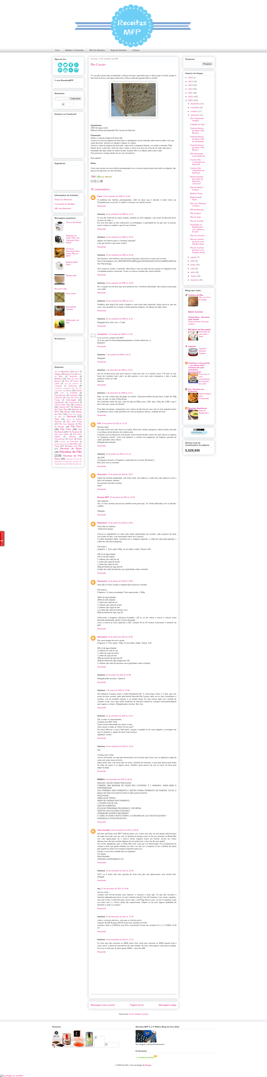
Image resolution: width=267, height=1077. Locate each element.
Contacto (135, 50)
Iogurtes (192, 346)
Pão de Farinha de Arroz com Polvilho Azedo (197, 250)
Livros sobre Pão (62, 405)
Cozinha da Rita (195, 295)
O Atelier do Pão (197, 124)
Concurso (72, 386)
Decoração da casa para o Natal (204, 334)
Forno (76, 398)
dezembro (195, 104)
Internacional (73, 402)
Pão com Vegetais (66, 424)
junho (193, 265)
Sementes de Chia (72, 459)
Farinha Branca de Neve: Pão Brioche (197, 130)
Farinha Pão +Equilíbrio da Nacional (197, 170)
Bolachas (73, 376)
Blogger (148, 1065)
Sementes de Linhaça (62, 461)
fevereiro (195, 280)
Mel (80, 414)
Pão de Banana (197, 209)
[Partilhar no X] (98, 181)
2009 (190, 100)
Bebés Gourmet (195, 312)
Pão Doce (76, 426)
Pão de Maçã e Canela (196, 188)
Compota (58, 386)
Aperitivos (65, 371)
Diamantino (102, 474)
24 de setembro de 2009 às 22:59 (119, 255)
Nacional (71, 416)
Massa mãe (71, 275)
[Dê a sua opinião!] (95, 181)
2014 (190, 81)
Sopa (64, 464)
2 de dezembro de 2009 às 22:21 (119, 393)
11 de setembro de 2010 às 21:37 (119, 716)
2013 (190, 85)
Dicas (68, 390)
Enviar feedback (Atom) (138, 1014)
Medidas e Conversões (74, 50)
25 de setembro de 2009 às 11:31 (119, 319)
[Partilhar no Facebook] (101, 181)
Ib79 (99, 423)
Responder (101, 206)
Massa (67, 412)
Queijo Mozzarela (60, 444)
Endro (62, 393)
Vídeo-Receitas (73, 464)
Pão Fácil (65, 429)
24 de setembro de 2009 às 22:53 (119, 237)
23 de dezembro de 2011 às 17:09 (119, 917)
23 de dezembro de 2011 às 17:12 (119, 940)
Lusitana (78, 405)
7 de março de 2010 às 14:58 (118, 690)
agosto (194, 257)
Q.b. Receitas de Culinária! (196, 390)
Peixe (71, 439)
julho (193, 261)
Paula (99, 196)
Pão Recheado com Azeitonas (197, 155)
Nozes (68, 419)
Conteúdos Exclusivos (63, 388)
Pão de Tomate (196, 221)
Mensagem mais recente (103, 1005)
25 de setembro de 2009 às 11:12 (119, 301)
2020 (190, 77)
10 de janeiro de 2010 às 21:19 (114, 423)
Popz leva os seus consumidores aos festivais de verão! (204, 379)
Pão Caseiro (195, 213)
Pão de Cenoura (197, 235)
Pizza (79, 439)
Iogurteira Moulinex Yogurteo (202, 350)
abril (193, 272)
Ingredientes (59, 402)
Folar (68, 398)
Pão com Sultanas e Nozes (198, 204)
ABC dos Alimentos (97, 50)
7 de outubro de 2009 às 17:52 (120, 334)
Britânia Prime (196, 193)
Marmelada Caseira (71, 308)
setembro (195, 115)
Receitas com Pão (73, 446)
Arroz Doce (71, 293)
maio (193, 268)
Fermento (58, 398)
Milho (60, 417)
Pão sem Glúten (62, 434)
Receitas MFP (103, 497)
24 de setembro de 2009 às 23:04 (119, 283)
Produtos (63, 441)
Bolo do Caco (73, 379)
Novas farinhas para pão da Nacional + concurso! (196, 180)
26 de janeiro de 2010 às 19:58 (118, 675)
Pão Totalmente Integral (197, 119)
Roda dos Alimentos (119, 50)
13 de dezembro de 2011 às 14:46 (114, 889)
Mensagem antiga (167, 1005)
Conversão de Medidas (65, 204)
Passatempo (60, 439)
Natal (57, 419)
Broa (67, 381)
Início (57, 50)
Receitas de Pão (70, 452)
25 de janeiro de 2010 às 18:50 (120, 523)
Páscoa (72, 436)
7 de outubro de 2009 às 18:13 (118, 355)
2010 (190, 96)
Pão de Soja (195, 217)
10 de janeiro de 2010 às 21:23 (118, 454)
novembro (195, 107)
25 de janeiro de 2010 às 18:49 (122, 497)
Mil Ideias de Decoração (199, 329)
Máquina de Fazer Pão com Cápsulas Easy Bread (73, 239)
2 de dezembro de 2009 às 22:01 (119, 370)
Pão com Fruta (74, 421)
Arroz (77, 372)
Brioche (58, 381)
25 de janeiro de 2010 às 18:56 (120, 581)
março (194, 276)
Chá (66, 383)
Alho (56, 371)
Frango (57, 400)
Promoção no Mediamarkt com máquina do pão (197, 228)
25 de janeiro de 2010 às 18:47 (120, 474)
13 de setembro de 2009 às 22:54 (116, 196)
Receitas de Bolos (71, 448)
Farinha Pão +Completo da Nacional (197, 162)
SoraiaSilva (102, 334)
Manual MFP (64, 407)
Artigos (58, 374)
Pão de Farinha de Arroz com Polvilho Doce (197, 241)
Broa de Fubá (61, 289)
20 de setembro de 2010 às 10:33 (119, 746)
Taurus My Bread (73, 222)
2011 (190, 93)
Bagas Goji (69, 374)
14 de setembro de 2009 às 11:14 (119, 214)
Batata (79, 374)
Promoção (74, 442)
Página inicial (137, 1005)
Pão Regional (73, 432)
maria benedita (103, 830)
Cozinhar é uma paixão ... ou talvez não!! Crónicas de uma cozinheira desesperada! (199, 367)
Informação (71, 400)
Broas (76, 381)
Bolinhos (58, 379)
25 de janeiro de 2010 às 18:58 (120, 637)
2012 (190, 89)
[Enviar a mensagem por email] (92, 181)
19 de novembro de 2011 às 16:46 (119, 871)
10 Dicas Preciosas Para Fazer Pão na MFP (72, 252)
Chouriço (75, 383)
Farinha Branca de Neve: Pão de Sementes (197, 139)
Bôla (60, 376)
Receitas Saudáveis (197, 408)
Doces (79, 390)
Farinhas (73, 395)
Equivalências (60, 395)
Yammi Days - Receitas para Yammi (199, 318)
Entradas (74, 393)
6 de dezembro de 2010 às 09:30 (118, 779)
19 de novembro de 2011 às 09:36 (124, 830)
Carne (57, 384)
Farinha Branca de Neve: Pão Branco (197, 147)
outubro (194, 111)
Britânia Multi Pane (196, 198)
